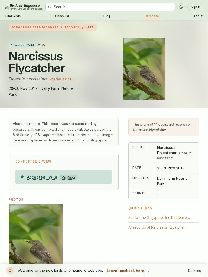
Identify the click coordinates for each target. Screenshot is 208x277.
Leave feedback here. (126, 270)
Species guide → (62, 79)
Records (72, 27)
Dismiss (194, 270)
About (198, 16)
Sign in (196, 7)
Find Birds (13, 16)
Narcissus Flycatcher (37, 62)
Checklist (62, 16)
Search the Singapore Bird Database (159, 217)
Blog (106, 16)
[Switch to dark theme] (181, 7)
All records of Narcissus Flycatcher (158, 227)
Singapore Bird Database (35, 27)
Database (152, 16)
